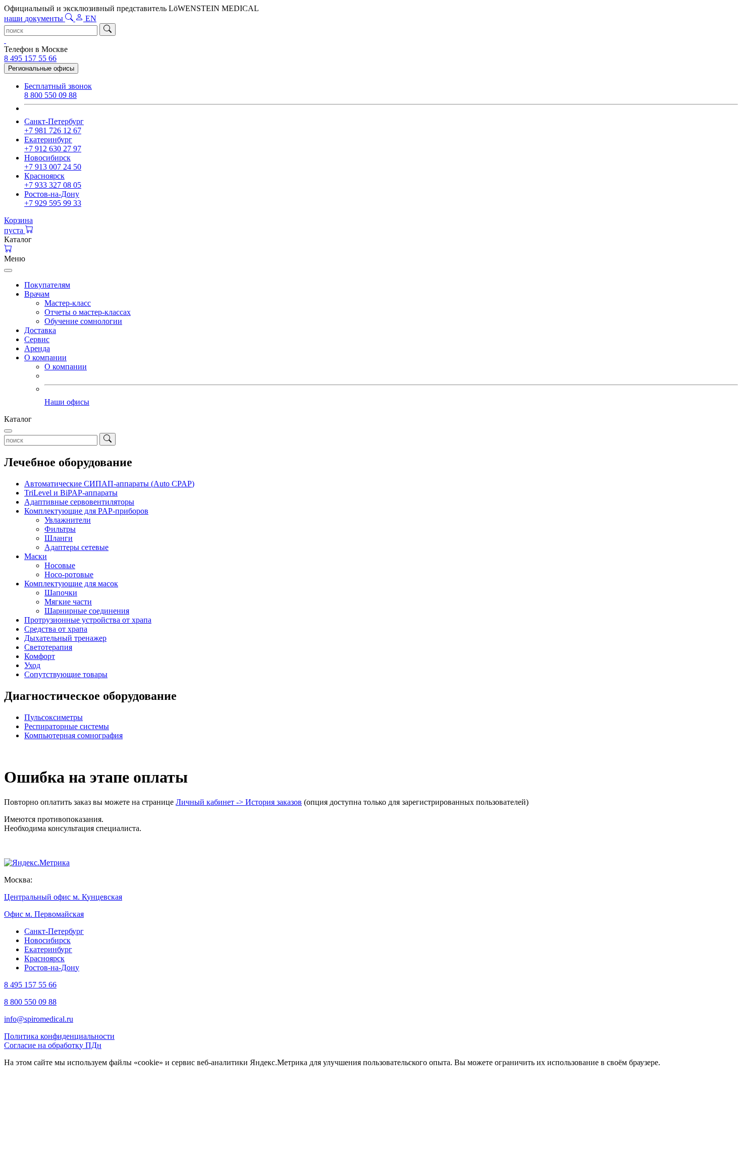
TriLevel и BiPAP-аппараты (71, 492)
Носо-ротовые (68, 574)
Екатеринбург (48, 949)
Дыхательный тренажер (65, 638)
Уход (32, 665)
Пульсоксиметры (53, 717)
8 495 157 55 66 (30, 58)
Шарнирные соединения (86, 611)
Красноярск (44, 958)
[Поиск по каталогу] (70, 18)
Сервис (36, 339)
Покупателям (47, 285)
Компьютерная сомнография (73, 735)
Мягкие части (68, 601)
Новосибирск (47, 940)
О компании (45, 357)
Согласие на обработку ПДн (52, 1045)
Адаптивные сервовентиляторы (79, 502)
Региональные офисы (41, 68)
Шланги (58, 538)
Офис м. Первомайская (44, 914)
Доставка (40, 330)
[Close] (8, 270)
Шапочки (60, 592)
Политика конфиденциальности (59, 1036)
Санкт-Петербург (54, 931)
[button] (371, 239)
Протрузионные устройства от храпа (87, 620)
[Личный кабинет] (80, 18)
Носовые (59, 565)
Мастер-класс (67, 303)
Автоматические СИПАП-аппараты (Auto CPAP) (109, 483)
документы (34, 18)
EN (90, 18)
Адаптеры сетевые (76, 547)
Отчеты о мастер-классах (87, 312)
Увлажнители (67, 520)
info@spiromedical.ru (38, 1019)
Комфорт (39, 656)
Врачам (36, 294)
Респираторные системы (66, 726)
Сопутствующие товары (66, 674)
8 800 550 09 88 (30, 1002)
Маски (35, 556)
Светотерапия (48, 647)
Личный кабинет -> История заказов (239, 802)
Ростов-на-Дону (51, 967)
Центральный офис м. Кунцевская (63, 897)
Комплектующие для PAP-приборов (86, 511)
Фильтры (60, 529)
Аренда (37, 348)
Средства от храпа (55, 629)
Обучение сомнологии (83, 321)
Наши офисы (66, 402)
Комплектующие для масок (71, 583)
